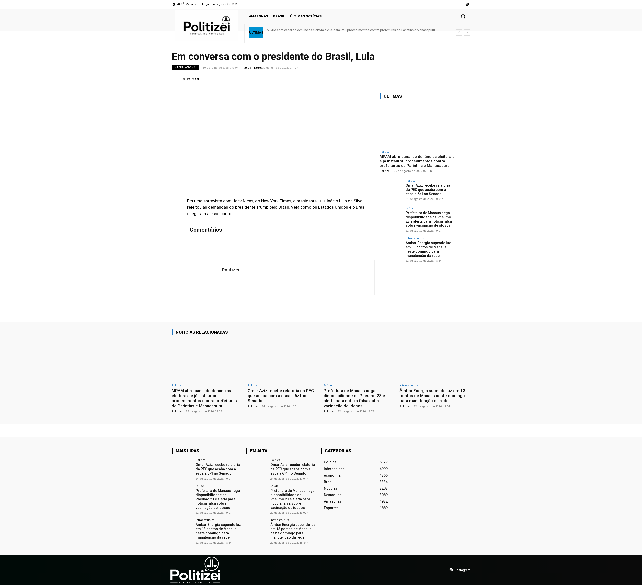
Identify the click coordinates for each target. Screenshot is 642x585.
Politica (384, 151)
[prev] (459, 32)
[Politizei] (176, 79)
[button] (463, 16)
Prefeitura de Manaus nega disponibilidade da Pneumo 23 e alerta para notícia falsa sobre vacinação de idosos (429, 219)
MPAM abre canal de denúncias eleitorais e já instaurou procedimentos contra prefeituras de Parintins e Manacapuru (351, 30)
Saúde (410, 208)
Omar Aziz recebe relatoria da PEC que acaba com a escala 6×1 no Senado (428, 189)
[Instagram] (467, 4)
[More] (465, 79)
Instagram (463, 570)
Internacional (185, 67)
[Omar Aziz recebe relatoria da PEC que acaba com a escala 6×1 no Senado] (391, 190)
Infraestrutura (415, 238)
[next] (467, 32)
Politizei (193, 79)
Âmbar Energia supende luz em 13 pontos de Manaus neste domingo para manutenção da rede (428, 249)
